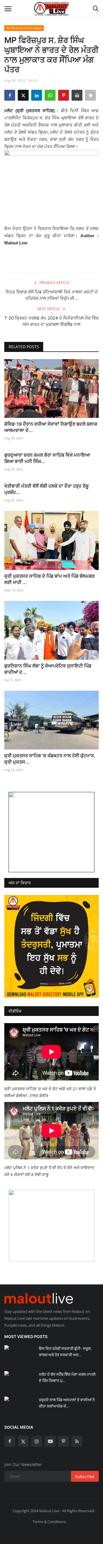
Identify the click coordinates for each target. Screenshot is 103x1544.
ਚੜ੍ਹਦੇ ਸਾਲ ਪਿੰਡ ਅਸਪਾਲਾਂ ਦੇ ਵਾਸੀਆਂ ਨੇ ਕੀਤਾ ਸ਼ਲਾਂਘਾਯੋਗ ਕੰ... (67, 1402)
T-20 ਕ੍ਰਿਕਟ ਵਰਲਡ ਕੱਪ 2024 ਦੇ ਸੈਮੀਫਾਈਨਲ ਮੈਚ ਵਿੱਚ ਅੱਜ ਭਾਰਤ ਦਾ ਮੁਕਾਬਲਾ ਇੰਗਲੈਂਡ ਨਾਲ (51, 321)
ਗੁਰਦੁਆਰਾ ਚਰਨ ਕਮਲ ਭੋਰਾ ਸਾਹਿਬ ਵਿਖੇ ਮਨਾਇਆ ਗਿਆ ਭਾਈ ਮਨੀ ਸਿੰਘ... (47, 458)
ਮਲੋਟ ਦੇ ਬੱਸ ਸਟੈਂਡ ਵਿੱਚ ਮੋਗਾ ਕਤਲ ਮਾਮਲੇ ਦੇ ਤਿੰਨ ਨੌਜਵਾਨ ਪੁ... (67, 1377)
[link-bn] (51, 832)
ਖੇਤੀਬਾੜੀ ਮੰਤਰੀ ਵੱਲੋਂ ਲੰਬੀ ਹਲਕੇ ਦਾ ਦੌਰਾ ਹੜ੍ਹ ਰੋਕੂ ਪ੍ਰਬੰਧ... (46, 489)
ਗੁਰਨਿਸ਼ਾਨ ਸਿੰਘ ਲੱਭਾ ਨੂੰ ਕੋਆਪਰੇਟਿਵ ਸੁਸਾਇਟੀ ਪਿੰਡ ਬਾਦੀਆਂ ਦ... (47, 669)
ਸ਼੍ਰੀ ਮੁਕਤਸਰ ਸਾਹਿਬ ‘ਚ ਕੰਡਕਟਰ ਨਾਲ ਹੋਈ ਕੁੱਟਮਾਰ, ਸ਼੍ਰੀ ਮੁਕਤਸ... (49, 759)
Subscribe (84, 1476)
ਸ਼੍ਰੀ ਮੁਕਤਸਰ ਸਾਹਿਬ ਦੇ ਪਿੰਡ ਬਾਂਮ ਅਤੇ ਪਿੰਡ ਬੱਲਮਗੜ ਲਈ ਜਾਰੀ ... (49, 579)
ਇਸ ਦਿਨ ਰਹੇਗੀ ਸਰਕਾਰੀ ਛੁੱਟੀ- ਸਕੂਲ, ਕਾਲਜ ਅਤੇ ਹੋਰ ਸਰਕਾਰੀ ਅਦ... (65, 1351)
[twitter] (23, 1441)
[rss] (77, 1441)
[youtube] (50, 1441)
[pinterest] (63, 1441)
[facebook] (9, 1441)
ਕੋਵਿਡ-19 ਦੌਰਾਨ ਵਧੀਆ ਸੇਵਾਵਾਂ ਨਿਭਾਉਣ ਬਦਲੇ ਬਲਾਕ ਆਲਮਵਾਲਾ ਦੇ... (50, 427)
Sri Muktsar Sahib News (24, 28)
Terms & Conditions (49, 1521)
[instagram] (36, 1441)
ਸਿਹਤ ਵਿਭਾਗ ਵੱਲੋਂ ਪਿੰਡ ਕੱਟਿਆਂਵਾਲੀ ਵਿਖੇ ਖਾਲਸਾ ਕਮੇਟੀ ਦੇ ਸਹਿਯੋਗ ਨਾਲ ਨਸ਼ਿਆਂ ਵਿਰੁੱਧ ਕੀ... (51, 295)
